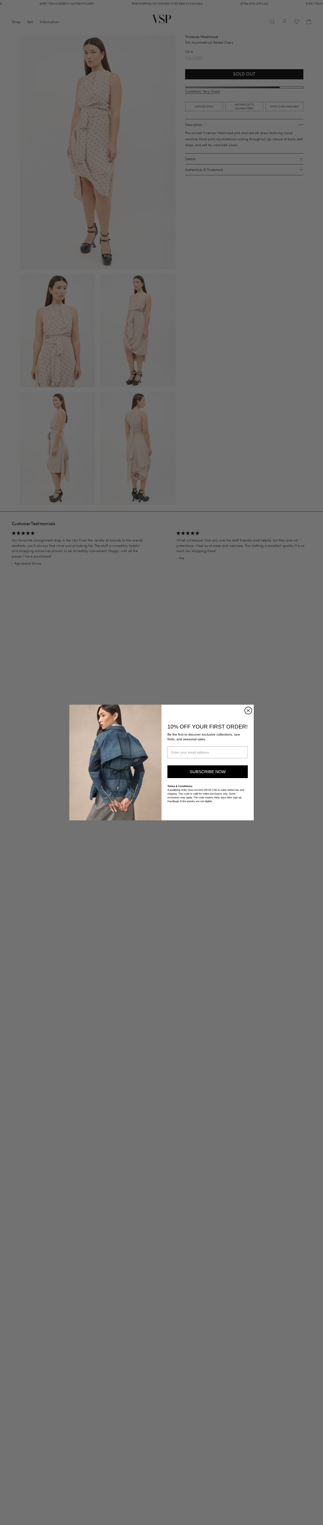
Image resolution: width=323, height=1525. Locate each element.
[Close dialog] (248, 710)
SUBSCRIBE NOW (208, 771)
